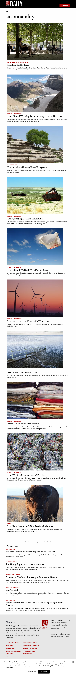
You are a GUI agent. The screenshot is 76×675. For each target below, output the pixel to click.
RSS (7, 656)
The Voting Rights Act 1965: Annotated (25, 565)
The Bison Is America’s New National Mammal (30, 527)
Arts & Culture (10, 549)
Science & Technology (14, 114)
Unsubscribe (10, 648)
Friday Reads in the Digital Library (18, 62)
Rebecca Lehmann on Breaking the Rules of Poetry (30, 552)
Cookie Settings (32, 671)
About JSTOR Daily (12, 643)
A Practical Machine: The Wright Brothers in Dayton (31, 578)
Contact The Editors (30, 643)
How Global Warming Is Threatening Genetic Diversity (34, 117)
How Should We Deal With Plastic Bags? (27, 270)
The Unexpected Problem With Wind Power (29, 321)
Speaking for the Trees (18, 65)
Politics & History (11, 562)
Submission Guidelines (31, 645)
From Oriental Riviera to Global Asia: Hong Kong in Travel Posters (35, 604)
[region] (38, 667)
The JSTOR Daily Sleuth (31, 648)
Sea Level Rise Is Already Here (22, 373)
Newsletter (64, 5)
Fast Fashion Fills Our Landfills (23, 424)
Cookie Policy (9, 668)
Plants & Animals (12, 165)
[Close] (73, 662)
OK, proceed (44, 671)
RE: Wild (9, 524)
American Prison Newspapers (29, 652)
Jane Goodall (12, 590)
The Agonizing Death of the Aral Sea (25, 219)
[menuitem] (65, 5)
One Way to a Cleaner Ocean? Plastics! (26, 475)
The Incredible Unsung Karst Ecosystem (27, 168)
